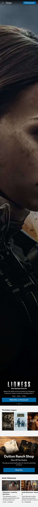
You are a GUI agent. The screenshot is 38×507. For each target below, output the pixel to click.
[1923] (21, 421)
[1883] (8, 421)
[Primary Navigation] (3, 3)
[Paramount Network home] (8, 3)
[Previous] (1, 421)
